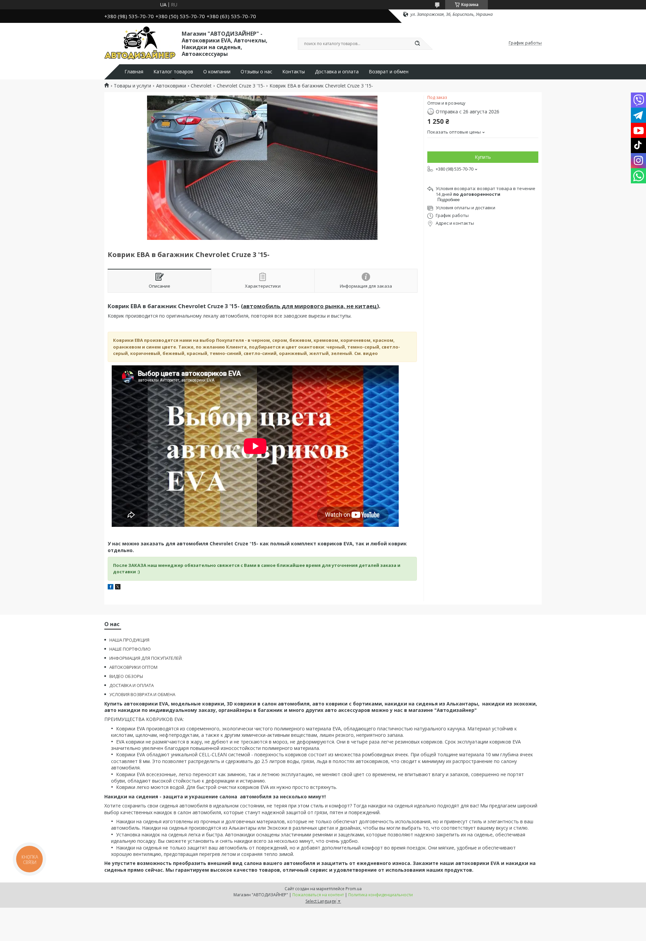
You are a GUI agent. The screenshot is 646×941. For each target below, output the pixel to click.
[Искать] (417, 44)
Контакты (293, 71)
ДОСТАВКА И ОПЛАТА (131, 685)
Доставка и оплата (337, 71)
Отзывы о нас (256, 71)
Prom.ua (354, 889)
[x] (117, 587)
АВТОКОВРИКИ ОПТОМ (133, 667)
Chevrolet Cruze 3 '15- (241, 86)
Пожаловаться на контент (318, 895)
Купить (483, 157)
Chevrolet (201, 86)
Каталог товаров (173, 71)
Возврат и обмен (388, 71)
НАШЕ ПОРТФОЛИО (130, 649)
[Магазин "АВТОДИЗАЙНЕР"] (140, 43)
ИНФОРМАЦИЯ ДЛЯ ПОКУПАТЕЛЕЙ (145, 658)
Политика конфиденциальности (380, 895)
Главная (133, 71)
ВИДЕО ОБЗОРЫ (126, 676)
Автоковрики (171, 86)
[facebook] (110, 587)
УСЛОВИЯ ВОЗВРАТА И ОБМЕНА (142, 694)
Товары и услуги (132, 86)
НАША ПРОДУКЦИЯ (129, 640)
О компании (216, 71)
